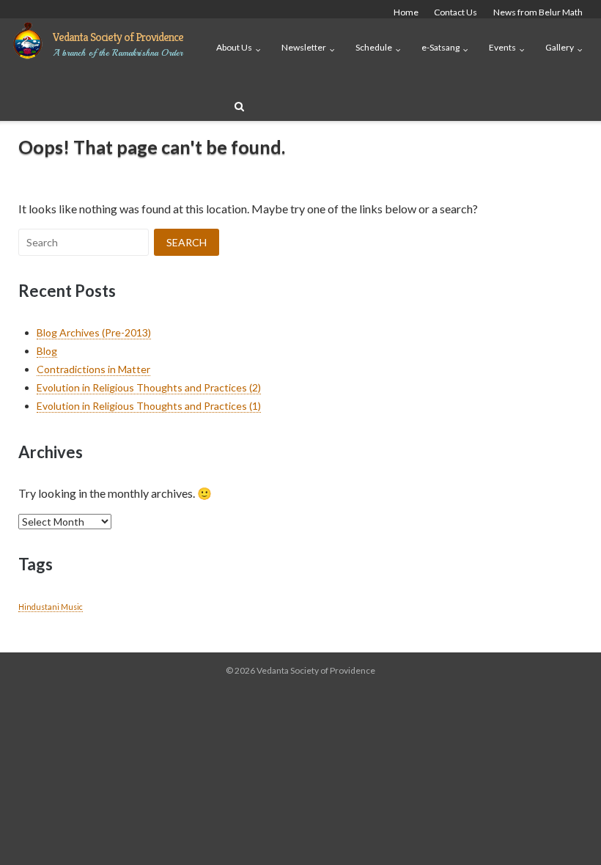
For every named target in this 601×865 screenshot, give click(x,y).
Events (502, 47)
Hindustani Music (50, 606)
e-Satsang (440, 47)
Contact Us (455, 12)
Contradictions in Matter (93, 369)
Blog (47, 351)
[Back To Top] (565, 830)
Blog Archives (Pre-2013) (94, 332)
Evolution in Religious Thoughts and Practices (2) (149, 387)
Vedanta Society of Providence (118, 37)
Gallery (559, 47)
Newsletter (303, 47)
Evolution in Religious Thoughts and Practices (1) (149, 406)
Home (406, 12)
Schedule (373, 47)
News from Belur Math (538, 12)
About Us (234, 47)
